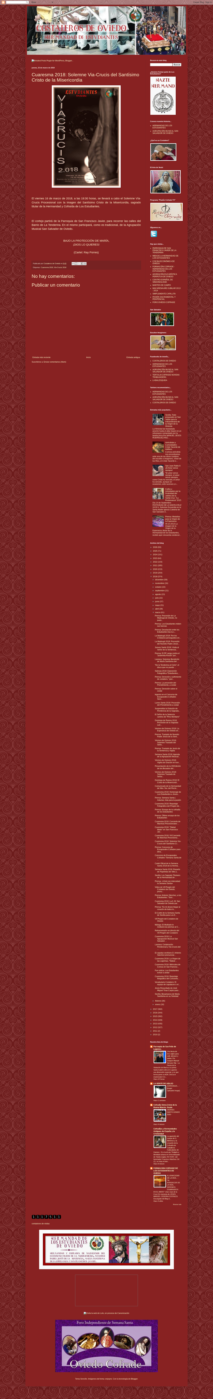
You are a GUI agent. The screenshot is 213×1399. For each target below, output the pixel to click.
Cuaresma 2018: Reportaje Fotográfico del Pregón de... (168, 805)
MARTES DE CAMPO (161, 285)
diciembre (159, 580)
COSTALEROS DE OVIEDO (164, 361)
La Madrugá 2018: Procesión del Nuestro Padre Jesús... (167, 642)
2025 (155, 551)
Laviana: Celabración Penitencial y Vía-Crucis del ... (168, 946)
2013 (155, 1024)
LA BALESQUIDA (159, 380)
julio (157, 598)
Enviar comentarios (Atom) (55, 362)
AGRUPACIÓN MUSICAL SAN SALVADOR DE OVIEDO (165, 132)
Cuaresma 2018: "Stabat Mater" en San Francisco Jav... (166, 829)
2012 (155, 1027)
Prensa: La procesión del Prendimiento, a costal (165, 684)
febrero (158, 1001)
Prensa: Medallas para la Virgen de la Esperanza (172, 519)
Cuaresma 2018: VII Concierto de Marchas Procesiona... (167, 836)
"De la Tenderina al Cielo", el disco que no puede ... (167, 666)
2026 (155, 547)
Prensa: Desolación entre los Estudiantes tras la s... (167, 631)
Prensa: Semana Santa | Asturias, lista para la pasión (168, 799)
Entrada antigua (133, 357)
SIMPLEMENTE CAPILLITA (164, 294)
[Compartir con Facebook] (82, 263)
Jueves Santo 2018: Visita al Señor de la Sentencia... (167, 648)
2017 (155, 1009)
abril (157, 609)
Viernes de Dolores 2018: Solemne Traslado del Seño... (166, 742)
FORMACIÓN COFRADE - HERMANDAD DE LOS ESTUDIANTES (163, 269)
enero (158, 1004)
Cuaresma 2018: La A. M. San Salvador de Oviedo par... (167, 902)
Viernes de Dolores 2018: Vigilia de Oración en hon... (167, 761)
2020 (155, 569)
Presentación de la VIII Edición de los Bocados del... (168, 767)
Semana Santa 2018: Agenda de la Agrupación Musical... (167, 755)
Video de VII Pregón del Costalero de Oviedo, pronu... (165, 889)
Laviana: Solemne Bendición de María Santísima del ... (167, 660)
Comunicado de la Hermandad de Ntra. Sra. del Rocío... (168, 787)
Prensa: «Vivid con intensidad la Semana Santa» (167, 882)
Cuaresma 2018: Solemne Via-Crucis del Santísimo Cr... (168, 842)
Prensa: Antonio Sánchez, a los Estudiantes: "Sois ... (168, 896)
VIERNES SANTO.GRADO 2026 (173, 1112)
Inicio (88, 357)
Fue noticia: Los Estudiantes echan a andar (167, 971)
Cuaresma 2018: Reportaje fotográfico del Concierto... (167, 977)
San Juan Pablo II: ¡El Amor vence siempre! (173, 468)
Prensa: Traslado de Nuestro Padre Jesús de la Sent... (167, 735)
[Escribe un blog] (76, 263)
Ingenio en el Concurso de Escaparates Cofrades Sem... (166, 696)
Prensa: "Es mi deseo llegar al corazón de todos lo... (167, 908)
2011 (155, 1031)
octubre (158, 587)
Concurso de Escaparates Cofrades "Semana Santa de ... (168, 857)
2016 (155, 1013)
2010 (155, 1034)
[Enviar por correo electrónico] (73, 263)
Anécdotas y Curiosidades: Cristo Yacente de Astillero (172, 445)
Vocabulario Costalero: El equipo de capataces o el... (167, 983)
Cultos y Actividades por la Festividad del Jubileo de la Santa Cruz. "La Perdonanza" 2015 (173, 494)
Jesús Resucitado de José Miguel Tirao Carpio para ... (167, 989)
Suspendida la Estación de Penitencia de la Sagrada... (167, 709)
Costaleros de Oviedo (52, 263)
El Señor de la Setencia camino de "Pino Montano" (167, 715)
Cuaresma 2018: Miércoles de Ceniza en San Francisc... (167, 965)
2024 (155, 554)
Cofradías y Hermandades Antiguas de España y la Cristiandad (165, 1131)
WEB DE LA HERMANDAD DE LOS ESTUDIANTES (165, 257)
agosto (158, 594)
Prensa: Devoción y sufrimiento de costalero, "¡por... (168, 678)
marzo (158, 612)
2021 (155, 565)
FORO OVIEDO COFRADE (163, 302)
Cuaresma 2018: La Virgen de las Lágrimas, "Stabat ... (167, 960)
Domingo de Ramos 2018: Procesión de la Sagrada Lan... (166, 722)
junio (157, 601)
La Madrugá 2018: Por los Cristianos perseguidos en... (168, 637)
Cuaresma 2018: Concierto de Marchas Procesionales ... (167, 822)
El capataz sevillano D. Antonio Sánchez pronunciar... (168, 954)
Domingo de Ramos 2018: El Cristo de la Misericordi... (167, 781)
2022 (155, 562)
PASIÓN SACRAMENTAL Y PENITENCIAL (164, 298)
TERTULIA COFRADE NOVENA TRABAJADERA (165, 376)
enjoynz (108, 1379)
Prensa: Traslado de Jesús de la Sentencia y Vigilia (167, 749)
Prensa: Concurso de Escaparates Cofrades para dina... (167, 849)
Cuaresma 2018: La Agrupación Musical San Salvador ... (166, 938)
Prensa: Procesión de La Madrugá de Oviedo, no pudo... (166, 618)
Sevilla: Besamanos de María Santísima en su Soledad (167, 995)
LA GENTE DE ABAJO (163, 1083)
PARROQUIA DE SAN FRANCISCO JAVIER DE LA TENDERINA (164, 250)
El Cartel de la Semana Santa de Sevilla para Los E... (167, 914)
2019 (155, 573)
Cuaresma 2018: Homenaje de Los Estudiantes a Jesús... (168, 793)
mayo (157, 605)
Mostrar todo (177, 1204)
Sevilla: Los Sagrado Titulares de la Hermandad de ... (167, 876)
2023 (155, 558)
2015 (155, 1016)
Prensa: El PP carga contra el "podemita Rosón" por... (167, 654)
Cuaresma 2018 (47, 267)
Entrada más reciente (41, 357)
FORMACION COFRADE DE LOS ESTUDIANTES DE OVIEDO (165, 1170)
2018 (155, 576)
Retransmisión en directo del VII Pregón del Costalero (167, 931)
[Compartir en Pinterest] (85, 263)
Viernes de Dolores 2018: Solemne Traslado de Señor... (166, 774)
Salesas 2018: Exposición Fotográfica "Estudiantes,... (167, 672)
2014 (155, 1020)
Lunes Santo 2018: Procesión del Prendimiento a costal (167, 704)
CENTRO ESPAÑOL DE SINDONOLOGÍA (162, 281)
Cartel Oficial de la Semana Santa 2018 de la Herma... (167, 864)
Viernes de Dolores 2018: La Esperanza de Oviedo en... (167, 729)
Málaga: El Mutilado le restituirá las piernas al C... (167, 926)
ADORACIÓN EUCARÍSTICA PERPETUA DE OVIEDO (164, 275)
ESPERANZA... (173, 1086)
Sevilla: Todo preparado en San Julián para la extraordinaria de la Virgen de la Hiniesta (173, 420)
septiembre (160, 591)
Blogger (134, 1379)
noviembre (160, 583)
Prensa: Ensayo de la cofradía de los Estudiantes (167, 811)
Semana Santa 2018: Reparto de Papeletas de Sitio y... (167, 870)
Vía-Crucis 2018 (60, 267)
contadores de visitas (41, 1224)
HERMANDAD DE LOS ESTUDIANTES (162, 126)
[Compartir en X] (79, 263)
